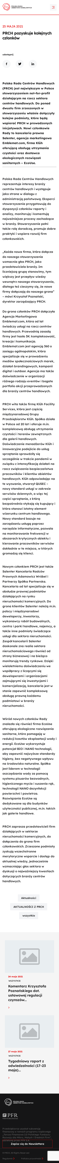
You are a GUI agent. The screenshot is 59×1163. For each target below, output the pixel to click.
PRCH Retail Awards (29, 2)
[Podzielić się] (6, 64)
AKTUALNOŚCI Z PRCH (28, 906)
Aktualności (28, 898)
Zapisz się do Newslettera (27, 1143)
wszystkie (28, 915)
